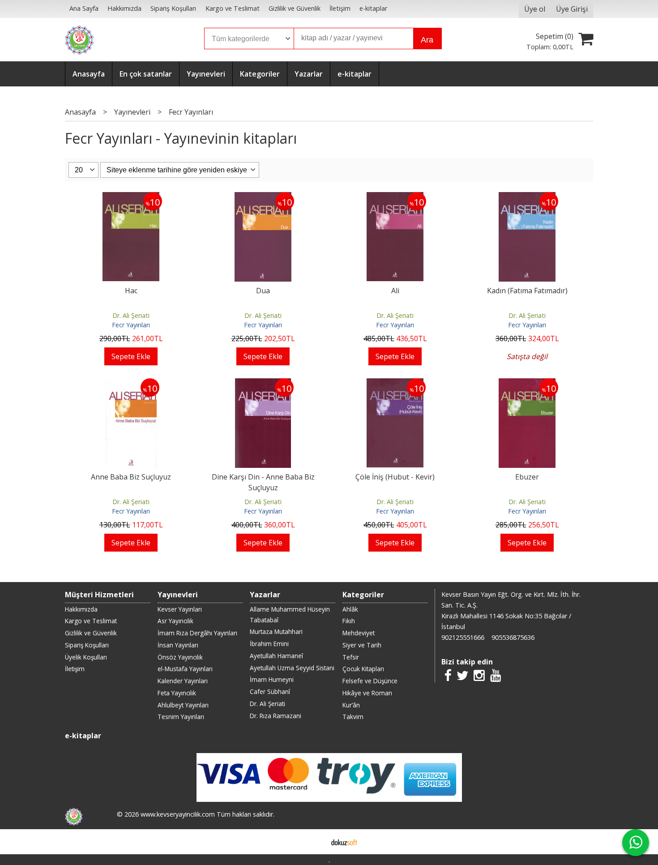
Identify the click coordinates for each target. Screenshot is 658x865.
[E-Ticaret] (344, 842)
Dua (263, 290)
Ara (427, 39)
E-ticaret (315, 842)
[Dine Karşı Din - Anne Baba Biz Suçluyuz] (263, 384)
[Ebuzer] (527, 384)
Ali (395, 290)
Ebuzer (527, 477)
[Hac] (131, 197)
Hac (131, 290)
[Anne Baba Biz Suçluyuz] (131, 384)
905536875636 (512, 637)
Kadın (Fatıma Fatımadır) (527, 290)
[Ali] (395, 197)
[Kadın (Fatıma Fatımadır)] (527, 197)
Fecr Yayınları (131, 325)
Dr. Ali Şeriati (131, 315)
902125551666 (462, 637)
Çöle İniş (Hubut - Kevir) (395, 477)
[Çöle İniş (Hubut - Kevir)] (395, 384)
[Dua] (263, 197)
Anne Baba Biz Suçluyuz (131, 477)
